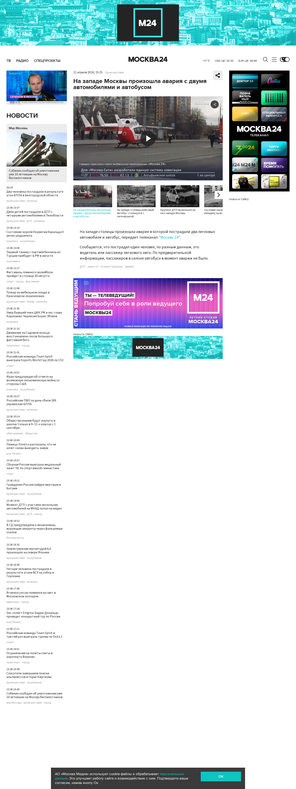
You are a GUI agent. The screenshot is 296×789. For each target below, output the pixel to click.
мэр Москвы (13, 702)
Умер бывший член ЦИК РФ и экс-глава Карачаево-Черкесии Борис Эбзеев (34, 314)
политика (12, 241)
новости (93, 266)
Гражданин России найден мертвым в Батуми (33, 486)
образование (14, 433)
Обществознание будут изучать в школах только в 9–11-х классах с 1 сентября (31, 424)
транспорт (13, 345)
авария (129, 266)
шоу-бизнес (13, 453)
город (20, 281)
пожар (31, 301)
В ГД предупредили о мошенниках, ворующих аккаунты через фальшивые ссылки (34, 528)
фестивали (32, 281)
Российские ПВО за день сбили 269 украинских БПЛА (31, 402)
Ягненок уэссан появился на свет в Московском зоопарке (31, 594)
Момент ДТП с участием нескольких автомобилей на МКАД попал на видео (34, 507)
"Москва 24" (169, 237)
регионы (32, 201)
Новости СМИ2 (83, 334)
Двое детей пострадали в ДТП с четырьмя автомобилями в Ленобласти (34, 214)
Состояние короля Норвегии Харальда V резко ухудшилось (35, 234)
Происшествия (114, 73)
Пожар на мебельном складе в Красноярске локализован (28, 294)
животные (12, 602)
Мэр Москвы (18, 128)
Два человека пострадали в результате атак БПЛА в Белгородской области (34, 193)
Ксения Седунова (111, 266)
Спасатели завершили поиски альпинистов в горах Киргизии (28, 675)
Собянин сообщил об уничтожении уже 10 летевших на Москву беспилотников (34, 174)
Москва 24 (148, 59)
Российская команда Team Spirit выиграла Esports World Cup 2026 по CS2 (34, 358)
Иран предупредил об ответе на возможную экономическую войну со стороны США (33, 380)
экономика (13, 261)
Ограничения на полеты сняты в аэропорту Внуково (29, 655)
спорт (10, 281)
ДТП (29, 221)
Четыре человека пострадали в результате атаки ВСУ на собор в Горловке (30, 572)
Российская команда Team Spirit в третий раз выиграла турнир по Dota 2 (34, 635)
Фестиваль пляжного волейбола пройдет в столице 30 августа (29, 274)
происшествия (15, 201)
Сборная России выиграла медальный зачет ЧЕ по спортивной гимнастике (33, 466)
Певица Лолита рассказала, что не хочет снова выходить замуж (31, 446)
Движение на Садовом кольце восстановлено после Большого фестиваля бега (29, 336)
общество (31, 433)
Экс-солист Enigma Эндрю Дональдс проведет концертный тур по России (33, 615)
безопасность (15, 537)
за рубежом (27, 241)
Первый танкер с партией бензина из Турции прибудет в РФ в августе (33, 254)
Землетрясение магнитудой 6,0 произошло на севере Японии (28, 551)
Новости (22, 116)
